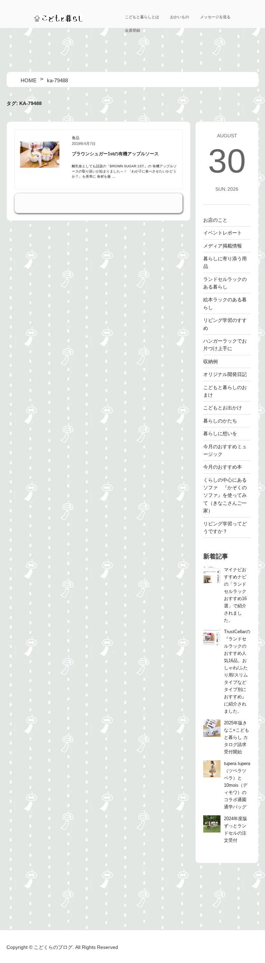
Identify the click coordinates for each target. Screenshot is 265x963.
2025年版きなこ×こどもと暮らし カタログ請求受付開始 (236, 737)
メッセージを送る (215, 17)
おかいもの (179, 17)
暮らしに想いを (220, 433)
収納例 (210, 361)
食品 (75, 138)
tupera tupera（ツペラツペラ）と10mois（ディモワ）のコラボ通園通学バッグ (237, 785)
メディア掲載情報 (222, 246)
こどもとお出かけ (222, 407)
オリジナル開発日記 (225, 374)
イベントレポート (222, 232)
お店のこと (215, 220)
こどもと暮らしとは (142, 17)
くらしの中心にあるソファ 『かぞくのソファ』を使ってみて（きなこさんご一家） (225, 495)
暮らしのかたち (220, 420)
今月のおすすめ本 (222, 467)
